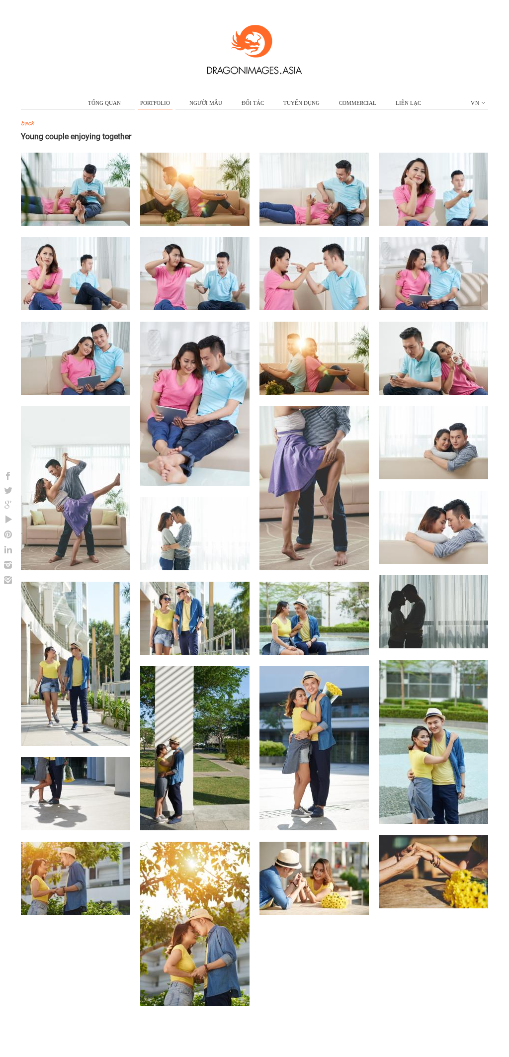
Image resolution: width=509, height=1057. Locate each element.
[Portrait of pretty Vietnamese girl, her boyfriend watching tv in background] (433, 223)
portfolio (155, 103)
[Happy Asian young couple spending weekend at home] (314, 392)
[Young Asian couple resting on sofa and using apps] (75, 223)
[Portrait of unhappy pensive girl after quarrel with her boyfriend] (75, 308)
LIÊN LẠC (408, 103)
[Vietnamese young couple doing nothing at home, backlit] (195, 223)
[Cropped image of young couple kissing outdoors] (75, 828)
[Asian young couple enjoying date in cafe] (314, 912)
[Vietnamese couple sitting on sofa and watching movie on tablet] (195, 483)
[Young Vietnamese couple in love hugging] (195, 568)
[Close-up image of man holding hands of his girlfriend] (433, 906)
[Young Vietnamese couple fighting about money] (195, 308)
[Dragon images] (254, 72)
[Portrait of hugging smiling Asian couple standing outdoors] (433, 821)
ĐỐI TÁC (253, 103)
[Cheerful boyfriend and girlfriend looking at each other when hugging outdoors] (195, 828)
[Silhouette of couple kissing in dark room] (433, 646)
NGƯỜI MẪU (205, 103)
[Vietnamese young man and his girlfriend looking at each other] (75, 912)
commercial (357, 103)
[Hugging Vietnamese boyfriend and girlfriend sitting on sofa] (433, 477)
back (27, 123)
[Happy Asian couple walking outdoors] (75, 743)
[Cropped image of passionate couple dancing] (314, 568)
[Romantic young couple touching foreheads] (433, 561)
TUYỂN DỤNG (301, 103)
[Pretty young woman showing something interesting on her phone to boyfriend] (314, 223)
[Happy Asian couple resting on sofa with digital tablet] (75, 392)
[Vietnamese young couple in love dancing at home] (75, 568)
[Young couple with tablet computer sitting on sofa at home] (433, 308)
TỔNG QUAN (104, 103)
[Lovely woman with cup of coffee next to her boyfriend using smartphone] (433, 392)
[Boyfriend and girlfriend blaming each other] (314, 308)
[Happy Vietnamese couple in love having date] (314, 828)
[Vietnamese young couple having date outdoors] (314, 652)
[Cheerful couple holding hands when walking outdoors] (195, 652)
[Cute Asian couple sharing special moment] (195, 1003)
